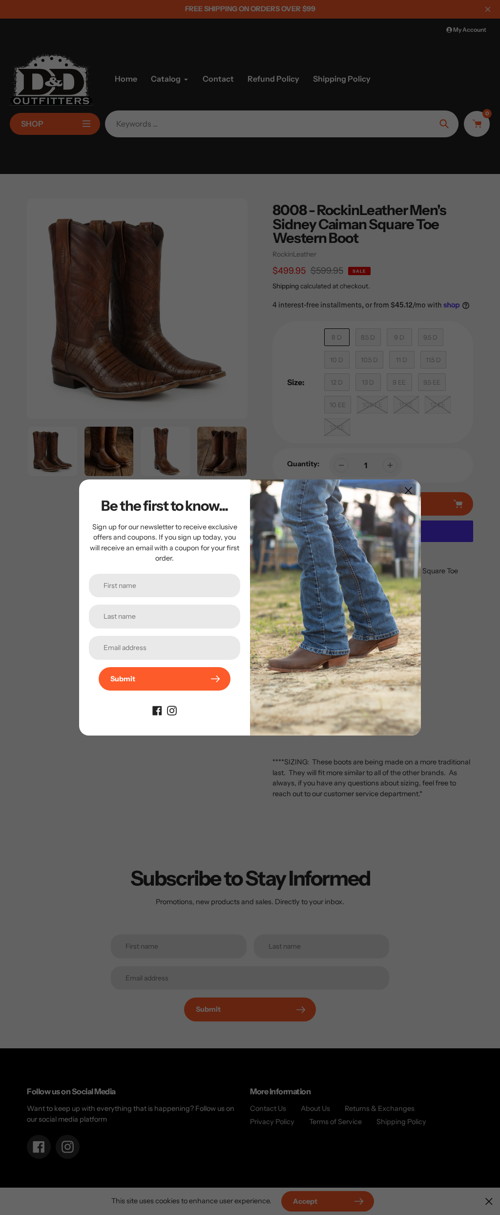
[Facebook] (157, 710)
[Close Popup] (408, 490)
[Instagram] (172, 710)
